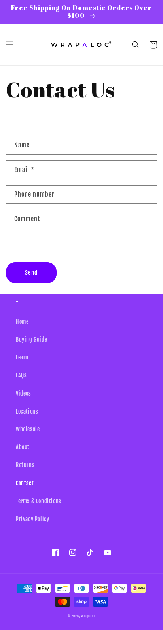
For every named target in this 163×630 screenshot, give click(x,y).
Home (22, 321)
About (23, 447)
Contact (25, 483)
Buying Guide (31, 339)
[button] (10, 45)
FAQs (21, 375)
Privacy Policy (32, 519)
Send (31, 272)
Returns (25, 465)
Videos (23, 393)
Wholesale (28, 429)
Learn (22, 357)
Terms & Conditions (38, 501)
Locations (27, 411)
